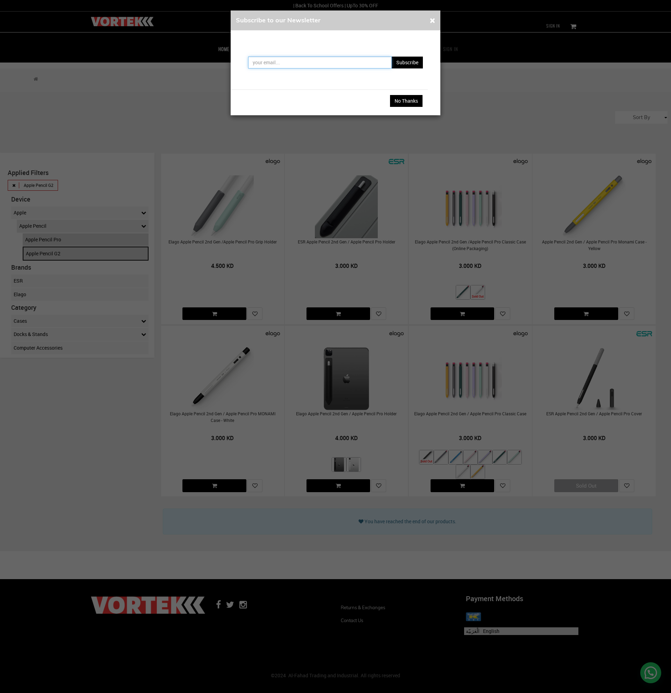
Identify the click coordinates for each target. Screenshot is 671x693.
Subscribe (407, 62)
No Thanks (406, 100)
